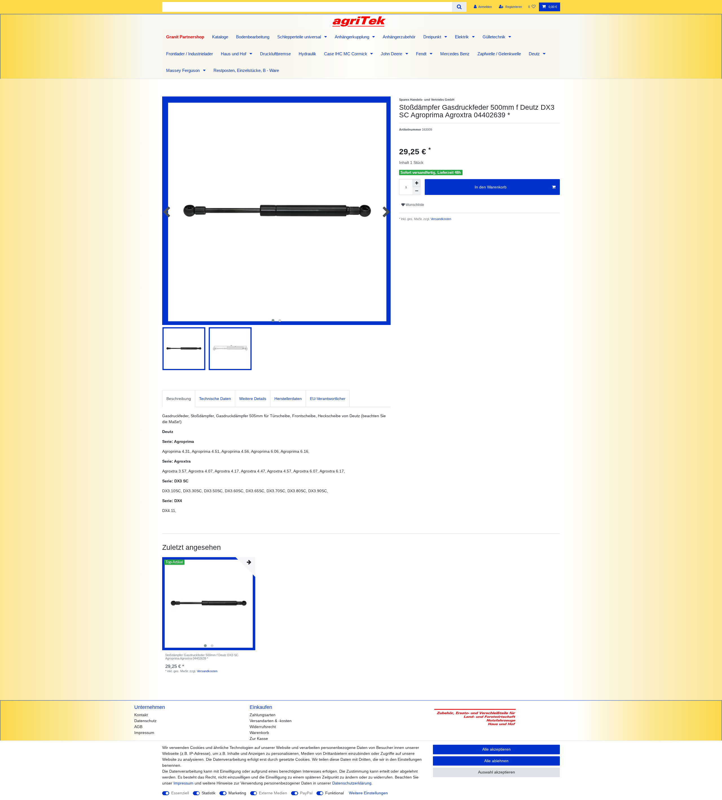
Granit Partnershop (185, 36)
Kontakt (141, 715)
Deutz (535, 53)
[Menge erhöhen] (417, 183)
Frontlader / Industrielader (189, 53)
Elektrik (462, 36)
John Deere (392, 53)
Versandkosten (440, 219)
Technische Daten (215, 398)
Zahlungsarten (263, 715)
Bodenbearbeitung (252, 36)
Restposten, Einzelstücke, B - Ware (246, 70)
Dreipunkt (432, 36)
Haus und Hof (234, 53)
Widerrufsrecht (263, 726)
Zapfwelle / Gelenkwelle (499, 53)
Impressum (144, 732)
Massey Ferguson (183, 70)
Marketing (237, 793)
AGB (138, 726)
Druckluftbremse (275, 53)
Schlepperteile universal (299, 36)
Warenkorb (259, 732)
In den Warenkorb (491, 187)
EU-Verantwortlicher (327, 398)
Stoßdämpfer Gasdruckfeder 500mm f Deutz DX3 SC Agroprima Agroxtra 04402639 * (201, 656)
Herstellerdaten (288, 398)
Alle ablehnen (496, 761)
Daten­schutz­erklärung (351, 783)
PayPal (306, 793)
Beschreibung (178, 398)
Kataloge (220, 36)
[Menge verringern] (417, 191)
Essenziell (180, 793)
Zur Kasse (259, 738)
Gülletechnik (495, 36)
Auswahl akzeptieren (496, 772)
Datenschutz (145, 720)
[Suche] (459, 7)
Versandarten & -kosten (271, 720)
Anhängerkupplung (352, 36)
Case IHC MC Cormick (346, 53)
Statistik (208, 793)
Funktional (334, 793)
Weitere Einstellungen (368, 793)
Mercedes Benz (455, 53)
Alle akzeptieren (496, 749)
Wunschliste (414, 205)
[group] (208, 603)
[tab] (178, 398)
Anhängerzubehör (399, 36)
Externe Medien (273, 793)
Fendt (422, 53)
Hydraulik (307, 53)
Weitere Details (252, 398)
